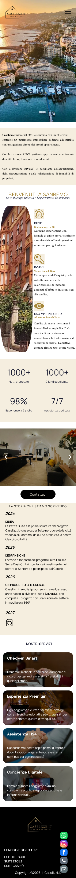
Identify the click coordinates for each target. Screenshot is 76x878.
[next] (70, 457)
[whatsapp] (64, 836)
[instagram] (64, 844)
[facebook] (64, 853)
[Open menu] (68, 14)
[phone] (64, 861)
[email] (64, 869)
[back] (6, 457)
